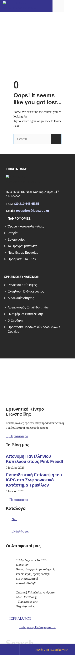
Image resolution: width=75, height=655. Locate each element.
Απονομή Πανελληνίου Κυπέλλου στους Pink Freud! (34, 459)
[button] (69, 6)
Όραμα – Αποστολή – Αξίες (26, 226)
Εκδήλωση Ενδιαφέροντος (26, 291)
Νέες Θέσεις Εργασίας (23, 252)
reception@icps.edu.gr (32, 210)
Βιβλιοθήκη (15, 320)
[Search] (56, 139)
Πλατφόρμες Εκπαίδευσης (25, 314)
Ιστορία (13, 233)
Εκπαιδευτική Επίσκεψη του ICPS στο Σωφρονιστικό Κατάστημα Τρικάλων (34, 480)
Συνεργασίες (16, 239)
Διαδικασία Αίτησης (21, 298)
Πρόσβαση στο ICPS (22, 259)
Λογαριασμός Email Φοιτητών (28, 307)
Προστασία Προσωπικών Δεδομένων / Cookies (34, 329)
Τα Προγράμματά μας (22, 246)
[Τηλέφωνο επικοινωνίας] (9, 649)
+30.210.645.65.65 (26, 203)
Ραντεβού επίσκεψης (22, 285)
